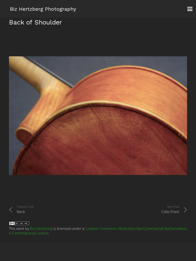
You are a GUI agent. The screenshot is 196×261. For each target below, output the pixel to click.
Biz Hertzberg (41, 228)
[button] (190, 8)
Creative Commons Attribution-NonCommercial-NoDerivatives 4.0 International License (98, 231)
